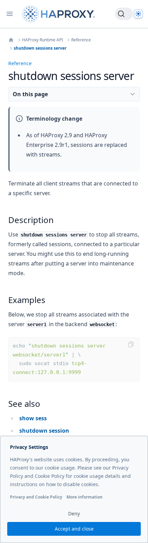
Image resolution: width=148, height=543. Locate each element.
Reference (81, 40)
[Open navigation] (10, 14)
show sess (33, 418)
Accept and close (74, 528)
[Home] (11, 40)
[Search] (124, 14)
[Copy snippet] (130, 344)
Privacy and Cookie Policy (36, 497)
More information (84, 497)
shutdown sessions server (40, 48)
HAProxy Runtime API (42, 40)
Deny (74, 513)
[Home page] (59, 14)
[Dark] (138, 14)
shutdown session (44, 430)
